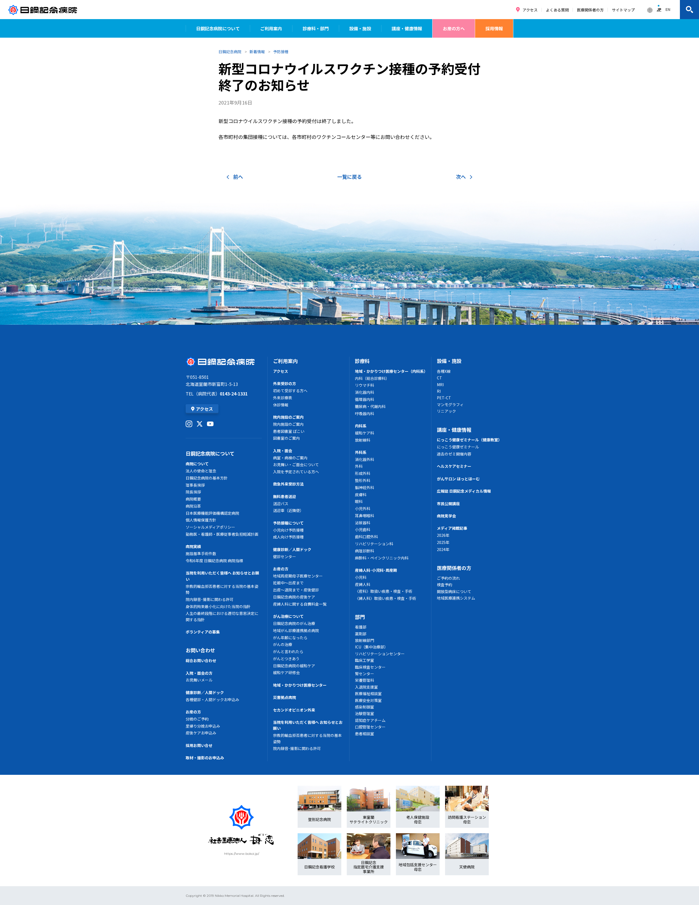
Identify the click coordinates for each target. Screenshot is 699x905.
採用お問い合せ (199, 745)
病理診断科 (364, 550)
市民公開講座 (448, 503)
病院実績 (193, 546)
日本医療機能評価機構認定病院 (212, 513)
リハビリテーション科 (374, 543)
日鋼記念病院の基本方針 (207, 478)
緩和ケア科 (364, 433)
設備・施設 (360, 28)
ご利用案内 (271, 28)
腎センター (364, 673)
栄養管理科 (364, 680)
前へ (238, 176)
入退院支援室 (366, 687)
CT (439, 377)
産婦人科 (362, 584)
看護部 (360, 627)
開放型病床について (454, 591)
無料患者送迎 (284, 496)
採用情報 (494, 28)
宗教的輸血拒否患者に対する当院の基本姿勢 (222, 589)
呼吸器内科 (364, 413)
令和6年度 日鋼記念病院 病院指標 (214, 560)
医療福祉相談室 (368, 693)
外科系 (360, 452)
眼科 (359, 501)
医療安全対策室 (368, 700)
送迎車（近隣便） (288, 510)
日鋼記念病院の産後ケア (294, 597)
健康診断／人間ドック (205, 692)
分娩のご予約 (197, 719)
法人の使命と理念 (201, 471)
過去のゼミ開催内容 (454, 454)
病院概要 (193, 499)
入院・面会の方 (199, 673)
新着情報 (257, 51)
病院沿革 (193, 506)
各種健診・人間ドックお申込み (212, 699)
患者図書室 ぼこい (288, 431)
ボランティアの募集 (203, 632)
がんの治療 (282, 644)
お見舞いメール (199, 680)
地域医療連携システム (456, 598)
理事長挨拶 (195, 485)
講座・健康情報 (407, 28)
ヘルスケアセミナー (454, 466)
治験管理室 (364, 713)
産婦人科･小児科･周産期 (376, 570)
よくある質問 (557, 10)
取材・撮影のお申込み (205, 757)
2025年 (443, 542)
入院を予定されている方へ (296, 471)
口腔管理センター (370, 727)
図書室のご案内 (286, 438)
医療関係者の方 (590, 10)
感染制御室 (364, 707)
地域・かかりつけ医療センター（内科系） (390, 371)
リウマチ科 (364, 385)
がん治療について (288, 616)
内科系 (360, 425)
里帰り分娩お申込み (203, 726)
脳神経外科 (364, 487)
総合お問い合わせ (201, 660)
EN (667, 9)
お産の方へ (454, 28)
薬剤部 (360, 633)
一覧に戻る (349, 176)
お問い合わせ (200, 650)
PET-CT (444, 397)
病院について (197, 463)
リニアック (446, 411)
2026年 (443, 535)
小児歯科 (362, 529)
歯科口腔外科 (366, 536)
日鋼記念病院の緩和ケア (294, 665)
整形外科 (362, 480)
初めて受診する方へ (290, 390)
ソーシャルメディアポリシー (210, 527)
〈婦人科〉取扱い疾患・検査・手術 (385, 598)
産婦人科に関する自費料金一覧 (300, 604)
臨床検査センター (370, 667)
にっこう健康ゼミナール (458, 446)
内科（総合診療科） (372, 378)
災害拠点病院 (284, 697)
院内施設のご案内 (288, 417)
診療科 (362, 360)
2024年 (443, 549)
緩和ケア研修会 (286, 672)
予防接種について (288, 523)
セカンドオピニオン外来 (294, 710)
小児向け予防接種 (288, 530)
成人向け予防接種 (288, 537)
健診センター (284, 556)
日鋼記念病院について (218, 28)
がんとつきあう (286, 658)
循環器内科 (364, 399)
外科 (359, 466)
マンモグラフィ (450, 404)
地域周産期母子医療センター (298, 576)
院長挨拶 (193, 492)
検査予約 (444, 584)
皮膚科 (360, 494)
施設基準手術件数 (201, 553)
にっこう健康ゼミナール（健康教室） (469, 439)
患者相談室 (364, 733)
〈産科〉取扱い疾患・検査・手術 (383, 591)
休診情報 (280, 404)
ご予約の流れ (448, 578)
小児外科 (362, 508)
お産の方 (193, 712)
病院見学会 (446, 516)
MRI (440, 384)
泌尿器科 (362, 522)
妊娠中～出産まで (288, 582)
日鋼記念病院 (229, 51)
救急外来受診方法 (288, 484)
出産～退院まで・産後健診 (296, 590)
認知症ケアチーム (370, 720)
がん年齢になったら (290, 637)
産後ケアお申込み (201, 733)
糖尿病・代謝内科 (370, 406)
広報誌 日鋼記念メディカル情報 (464, 491)
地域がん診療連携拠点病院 (296, 630)
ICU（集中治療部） (371, 647)
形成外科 (362, 473)
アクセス (530, 10)
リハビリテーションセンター (380, 653)
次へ (461, 176)
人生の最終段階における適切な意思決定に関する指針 (222, 616)
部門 (360, 616)
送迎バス (280, 503)
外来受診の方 (284, 383)
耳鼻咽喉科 (364, 515)
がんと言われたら (288, 651)
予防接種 (280, 51)
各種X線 (444, 371)
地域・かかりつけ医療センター (300, 685)
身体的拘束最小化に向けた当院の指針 (218, 606)
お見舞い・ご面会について (296, 464)
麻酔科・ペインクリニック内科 (381, 558)
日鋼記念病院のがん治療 (294, 623)
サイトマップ (623, 10)
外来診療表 (282, 397)
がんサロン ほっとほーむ (458, 478)
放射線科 (362, 440)
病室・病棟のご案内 (290, 457)
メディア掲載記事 (452, 528)
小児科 (360, 577)
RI (439, 391)
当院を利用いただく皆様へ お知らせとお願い (222, 576)
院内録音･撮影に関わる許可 (209, 599)
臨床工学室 (364, 660)
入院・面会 (282, 450)
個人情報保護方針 (201, 520)
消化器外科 (364, 459)
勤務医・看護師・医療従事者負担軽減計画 (222, 534)
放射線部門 (364, 640)
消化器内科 (364, 392)
